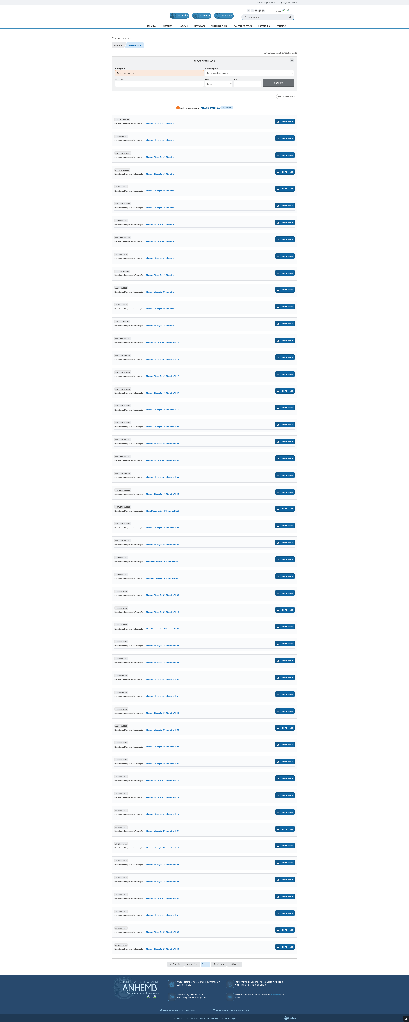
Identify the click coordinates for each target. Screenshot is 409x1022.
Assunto (119, 79)
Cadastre (275, 994)
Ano (236, 79)
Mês (207, 79)
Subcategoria (211, 68)
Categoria (120, 68)
